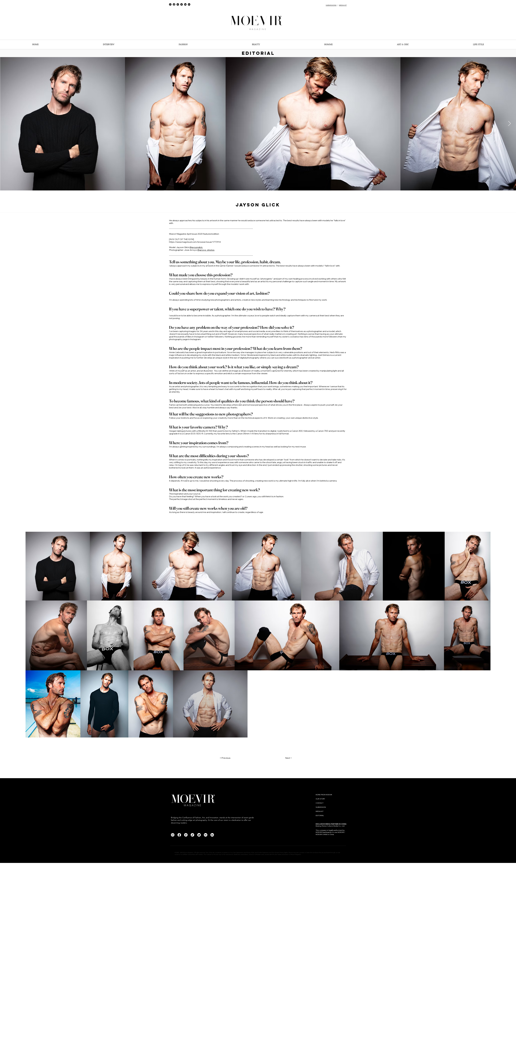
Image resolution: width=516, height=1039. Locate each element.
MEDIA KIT (343, 5)
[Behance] (189, 4)
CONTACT (320, 803)
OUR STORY (320, 799)
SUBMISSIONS (331, 5)
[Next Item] (509, 123)
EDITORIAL (320, 815)
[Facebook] (174, 4)
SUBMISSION (321, 807)
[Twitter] (199, 835)
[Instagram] (170, 4)
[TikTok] (181, 4)
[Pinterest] (178, 4)
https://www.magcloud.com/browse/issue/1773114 (195, 242)
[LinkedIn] (185, 4)
